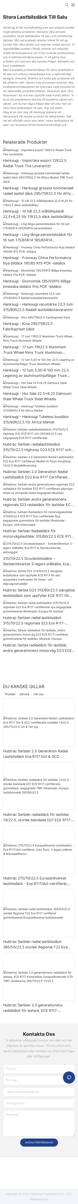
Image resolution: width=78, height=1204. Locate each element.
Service (24, 694)
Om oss (38, 694)
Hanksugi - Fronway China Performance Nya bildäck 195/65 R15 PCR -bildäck (37, 260)
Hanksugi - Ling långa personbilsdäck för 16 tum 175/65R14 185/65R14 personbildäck (37, 237)
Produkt (10, 694)
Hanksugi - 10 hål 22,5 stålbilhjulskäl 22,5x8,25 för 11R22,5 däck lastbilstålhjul (38, 214)
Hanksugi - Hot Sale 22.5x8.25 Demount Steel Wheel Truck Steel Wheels (37, 396)
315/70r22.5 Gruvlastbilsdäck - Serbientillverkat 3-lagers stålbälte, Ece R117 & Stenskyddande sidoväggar (36, 561)
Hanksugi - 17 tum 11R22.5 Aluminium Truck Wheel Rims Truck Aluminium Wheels (34, 350)
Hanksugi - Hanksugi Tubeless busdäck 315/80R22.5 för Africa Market (36, 419)
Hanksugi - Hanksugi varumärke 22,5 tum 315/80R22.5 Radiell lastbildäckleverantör (38, 307)
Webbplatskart (39, 1199)
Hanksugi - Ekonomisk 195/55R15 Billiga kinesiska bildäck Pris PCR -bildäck (36, 284)
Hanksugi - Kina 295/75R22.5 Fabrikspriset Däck (28, 326)
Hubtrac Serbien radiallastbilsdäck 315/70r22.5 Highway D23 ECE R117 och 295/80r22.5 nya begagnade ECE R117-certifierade (37, 447)
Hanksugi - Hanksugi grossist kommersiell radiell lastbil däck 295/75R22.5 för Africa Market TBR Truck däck (38, 191)
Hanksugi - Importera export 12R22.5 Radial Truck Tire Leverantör (34, 163)
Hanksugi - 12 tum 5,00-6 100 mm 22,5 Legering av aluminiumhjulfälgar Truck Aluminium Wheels (36, 373)
